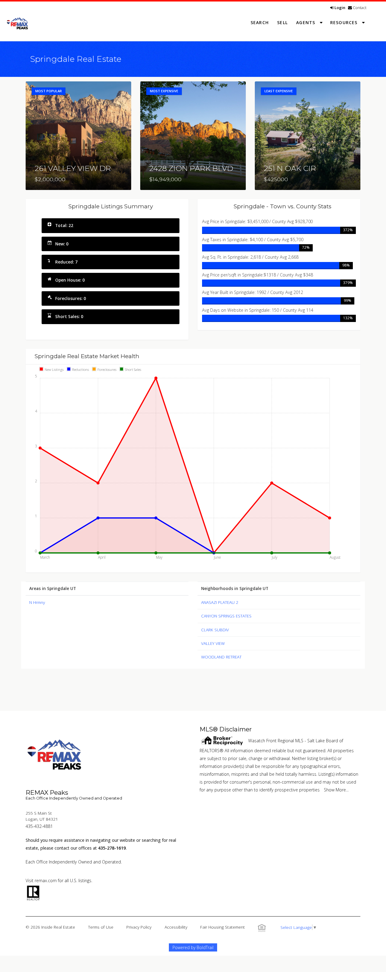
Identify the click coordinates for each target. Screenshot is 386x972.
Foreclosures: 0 (70, 298)
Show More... (336, 790)
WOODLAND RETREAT (221, 657)
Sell (282, 22)
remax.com (46, 880)
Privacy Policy (138, 927)
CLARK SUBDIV (215, 630)
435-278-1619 (112, 848)
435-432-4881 (39, 826)
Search (260, 22)
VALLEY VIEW (213, 643)
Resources (344, 22)
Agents (306, 22)
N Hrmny (37, 602)
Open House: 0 (70, 280)
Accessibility (176, 927)
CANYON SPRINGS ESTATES (226, 616)
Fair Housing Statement (222, 927)
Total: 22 (64, 225)
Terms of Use (100, 927)
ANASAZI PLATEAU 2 (219, 602)
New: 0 (61, 244)
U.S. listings (80, 880)
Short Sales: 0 (69, 316)
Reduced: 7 (66, 262)
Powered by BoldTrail (193, 947)
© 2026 (50, 927)
